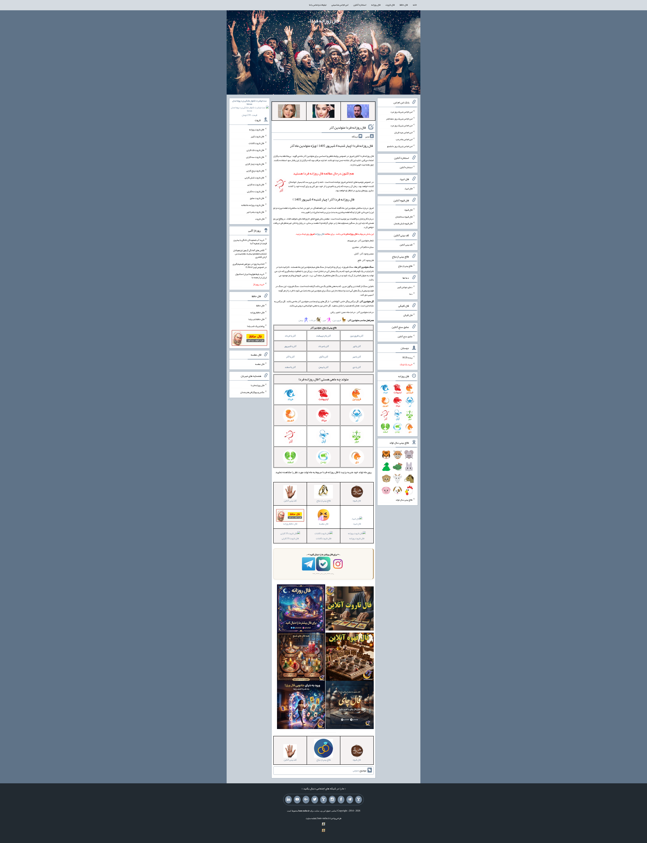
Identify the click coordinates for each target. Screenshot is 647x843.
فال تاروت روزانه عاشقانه (252, 205)
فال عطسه (259, 364)
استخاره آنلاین (359, 4)
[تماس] (323, 800)
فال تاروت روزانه (356, 538)
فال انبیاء (357, 523)
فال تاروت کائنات (323, 538)
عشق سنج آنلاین (405, 336)
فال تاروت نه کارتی (255, 184)
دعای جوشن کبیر (404, 287)
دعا (410, 294)
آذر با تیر (357, 346)
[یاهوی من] (358, 800)
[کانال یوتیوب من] (297, 800)
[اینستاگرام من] (332, 800)
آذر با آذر (290, 356)
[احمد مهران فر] (358, 111)
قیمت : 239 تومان (249, 107)
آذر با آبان (323, 356)
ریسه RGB (407, 357)
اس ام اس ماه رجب (404, 139)
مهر (324, 320)
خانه (415, 4)
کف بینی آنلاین (406, 244)
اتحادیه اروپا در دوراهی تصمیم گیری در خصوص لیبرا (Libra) (250, 265)
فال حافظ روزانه (257, 312)
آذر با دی (357, 367)
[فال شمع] (301, 657)
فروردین (337, 320)
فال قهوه (408, 209)
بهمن (301, 320)
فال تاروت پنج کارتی (255, 170)
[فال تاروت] (350, 609)
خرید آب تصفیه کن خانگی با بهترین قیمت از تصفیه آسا (250, 242)
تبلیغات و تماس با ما (317, 4)
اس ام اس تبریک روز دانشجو (399, 146)
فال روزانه (375, 4)
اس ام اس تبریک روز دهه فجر (399, 118)
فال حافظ (404, 4)
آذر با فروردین (356, 335)
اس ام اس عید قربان (403, 132)
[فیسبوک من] (341, 800)
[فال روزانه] (301, 609)
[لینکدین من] (288, 800)
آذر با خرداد (290, 335)
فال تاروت (390, 4)
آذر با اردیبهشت (323, 335)
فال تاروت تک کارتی (255, 150)
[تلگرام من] (349, 800)
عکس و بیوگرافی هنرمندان (252, 392)
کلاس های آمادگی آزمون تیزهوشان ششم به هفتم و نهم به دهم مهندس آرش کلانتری (250, 253)
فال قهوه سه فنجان (403, 216)
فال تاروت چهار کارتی (254, 163)
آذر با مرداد (323, 346)
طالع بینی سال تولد (404, 499)
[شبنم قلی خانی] (289, 111)
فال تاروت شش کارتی (254, 177)
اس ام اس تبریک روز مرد (401, 111)
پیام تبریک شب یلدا (255, 326)
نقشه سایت (311, 818)
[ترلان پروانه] (323, 111)
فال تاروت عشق (257, 198)
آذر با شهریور (290, 346)
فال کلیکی (407, 315)
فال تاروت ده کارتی (255, 191)
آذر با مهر (356, 356)
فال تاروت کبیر (257, 136)
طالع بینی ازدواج (405, 266)
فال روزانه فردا (324, 21)
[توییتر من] (314, 800)
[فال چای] (350, 705)
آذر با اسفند (290, 367)
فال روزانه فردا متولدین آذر (347, 127)
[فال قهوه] (350, 657)
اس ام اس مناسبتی (339, 4)
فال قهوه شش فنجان (403, 223)
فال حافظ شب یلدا (256, 319)
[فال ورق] (301, 705)
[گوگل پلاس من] (306, 800)
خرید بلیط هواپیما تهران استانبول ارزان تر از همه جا (251, 276)
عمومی (356, 770)
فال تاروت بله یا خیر (255, 212)
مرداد (313, 320)
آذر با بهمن (323, 367)
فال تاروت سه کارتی (255, 157)
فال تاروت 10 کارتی (290, 538)
